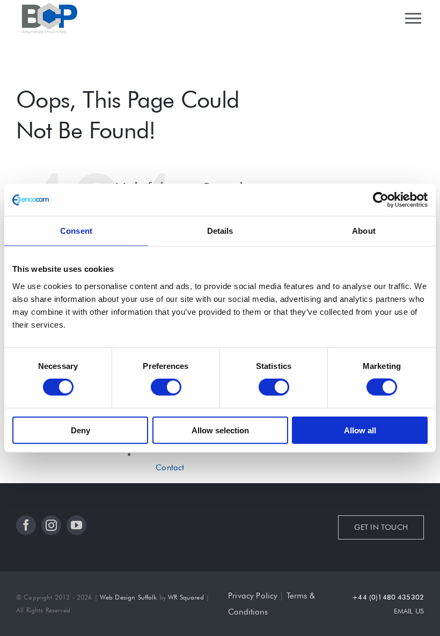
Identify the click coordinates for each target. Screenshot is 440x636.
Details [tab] (220, 230)
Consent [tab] (76, 230)
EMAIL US (409, 611)
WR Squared (186, 597)
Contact (170, 467)
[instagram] (51, 525)
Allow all (360, 429)
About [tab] (364, 230)
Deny (80, 429)
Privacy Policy (252, 596)
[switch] (166, 387)
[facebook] (26, 525)
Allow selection (220, 429)
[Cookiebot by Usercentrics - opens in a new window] (381, 200)
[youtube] (76, 525)
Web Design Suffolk (128, 597)
